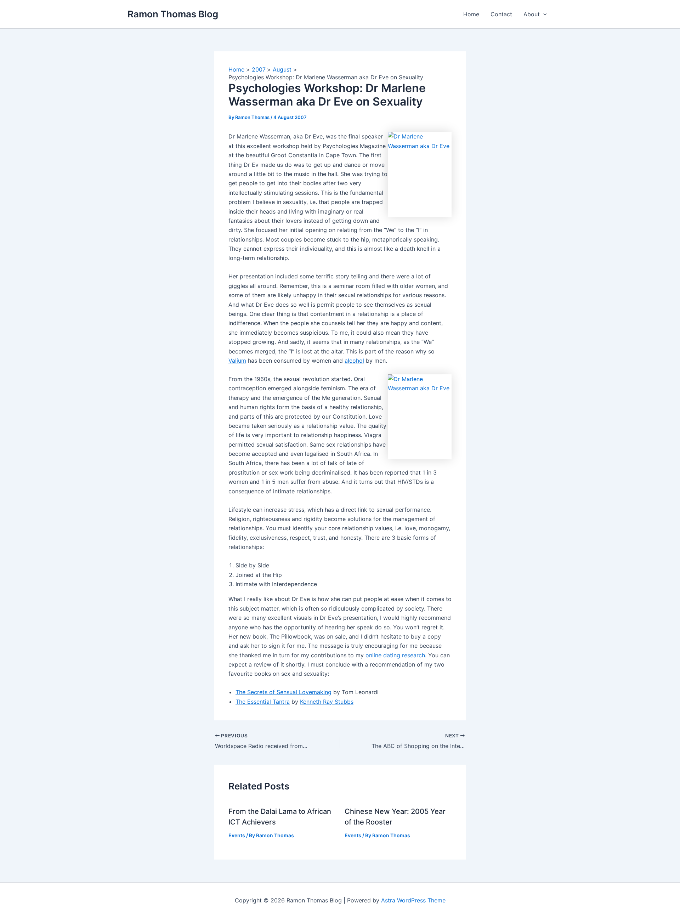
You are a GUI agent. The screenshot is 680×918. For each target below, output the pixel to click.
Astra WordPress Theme (413, 900)
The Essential (254, 701)
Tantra (281, 701)
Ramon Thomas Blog (173, 13)
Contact (501, 14)
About (531, 14)
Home (471, 14)
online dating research (395, 655)
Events (236, 835)
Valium (237, 360)
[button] (543, 14)
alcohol (354, 360)
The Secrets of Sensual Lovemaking (284, 692)
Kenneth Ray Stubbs (326, 701)
